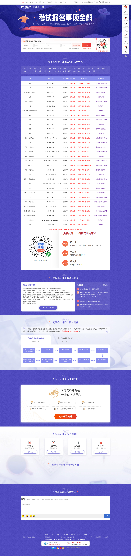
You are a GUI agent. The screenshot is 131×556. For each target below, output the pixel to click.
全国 (25, 68)
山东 (54, 68)
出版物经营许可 (98, 537)
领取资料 (126, 20)
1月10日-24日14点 (50, 174)
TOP (126, 52)
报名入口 (65, 83)
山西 (103, 68)
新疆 (69, 71)
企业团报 (56, 2)
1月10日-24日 (51, 170)
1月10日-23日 (51, 224)
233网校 (26, 7)
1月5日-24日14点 (51, 88)
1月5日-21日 (50, 188)
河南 (30, 71)
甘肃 (94, 71)
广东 (69, 68)
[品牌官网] (53, 548)
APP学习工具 (64, 2)
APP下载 (126, 43)
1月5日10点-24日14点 (50, 138)
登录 (106, 2)
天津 (35, 68)
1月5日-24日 (50, 83)
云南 (59, 71)
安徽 (64, 68)
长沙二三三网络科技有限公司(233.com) (65, 539)
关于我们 (46, 535)
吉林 (89, 68)
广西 (74, 68)
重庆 (54, 71)
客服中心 (92, 2)
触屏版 (85, 535)
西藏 (74, 71)
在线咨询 (126, 9)
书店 (40, 2)
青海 (84, 71)
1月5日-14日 (50, 97)
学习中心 (78, 2)
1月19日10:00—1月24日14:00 (50, 220)
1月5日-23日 (50, 101)
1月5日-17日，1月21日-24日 (51, 151)
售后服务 (126, 26)
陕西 (79, 71)
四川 (49, 71)
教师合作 (59, 535)
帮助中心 (73, 535)
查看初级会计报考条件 (30, 303)
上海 (40, 68)
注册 (108, 2)
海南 (79, 68)
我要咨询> (105, 285)
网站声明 (66, 535)
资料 (44, 2)
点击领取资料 (65, 416)
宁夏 (89, 71)
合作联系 (49, 2)
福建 (25, 71)
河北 (35, 71)
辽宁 (84, 68)
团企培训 (126, 37)
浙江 (49, 68)
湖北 (45, 71)
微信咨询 (126, 14)
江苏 (45, 68)
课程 (27, 2)
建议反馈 (126, 49)
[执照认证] (58, 548)
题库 (31, 2)
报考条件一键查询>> (48, 307)
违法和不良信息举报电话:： (33, 537)
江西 (59, 68)
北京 (30, 68)
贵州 (64, 71)
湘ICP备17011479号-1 (87, 537)
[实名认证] (60, 548)
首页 (23, 2)
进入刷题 (30, 452)
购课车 (86, 2)
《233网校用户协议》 (85, 48)
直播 (35, 2)
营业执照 (105, 537)
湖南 (40, 71)
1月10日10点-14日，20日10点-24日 (51, 183)
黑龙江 (94, 68)
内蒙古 (99, 68)
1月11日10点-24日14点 (50, 161)
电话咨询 (126, 31)
